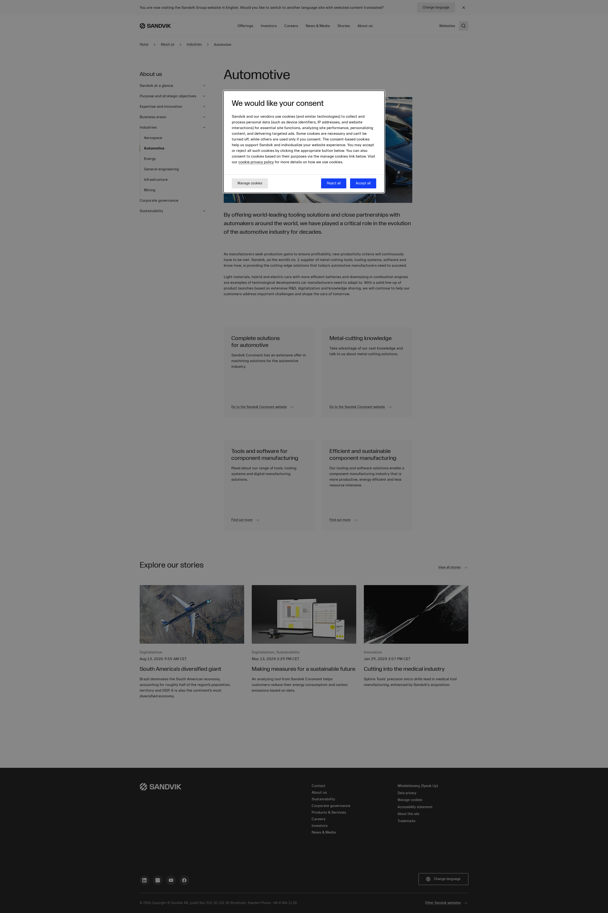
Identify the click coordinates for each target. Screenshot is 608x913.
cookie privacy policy (256, 162)
